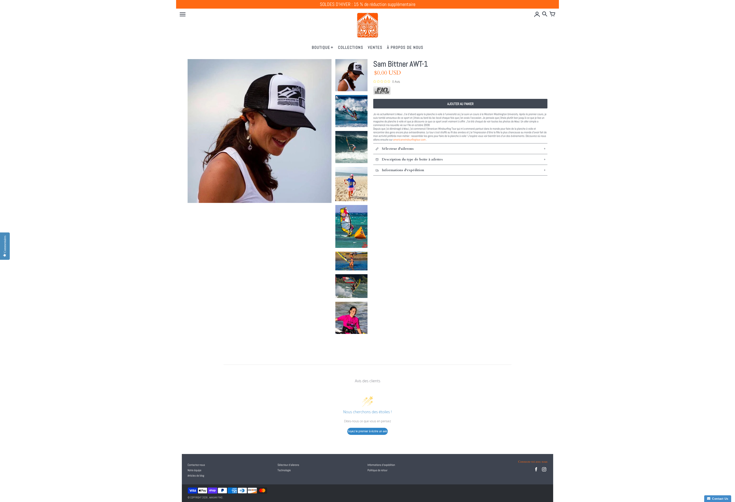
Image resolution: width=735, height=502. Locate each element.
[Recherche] (545, 14)
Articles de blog (196, 475)
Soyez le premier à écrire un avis (367, 431)
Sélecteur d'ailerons (288, 465)
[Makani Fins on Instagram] (544, 472)
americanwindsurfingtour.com (409, 139)
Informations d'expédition (381, 465)
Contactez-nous (196, 465)
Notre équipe (194, 470)
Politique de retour (377, 470)
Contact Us (719, 498)
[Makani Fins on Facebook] (536, 472)
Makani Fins (215, 497)
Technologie (284, 470)
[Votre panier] (552, 14)
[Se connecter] (537, 14)
